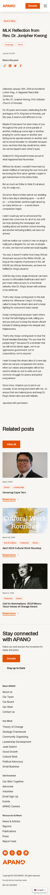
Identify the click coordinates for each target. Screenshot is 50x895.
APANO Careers (11, 806)
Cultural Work (10, 756)
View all (11, 444)
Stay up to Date (16, 668)
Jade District (10, 746)
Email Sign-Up (10, 796)
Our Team (8, 697)
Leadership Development (17, 741)
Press (6, 836)
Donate (11, 658)
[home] (9, 6)
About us (7, 692)
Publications (9, 831)
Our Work (8, 706)
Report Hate (9, 841)
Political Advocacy (13, 761)
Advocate (8, 786)
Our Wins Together (13, 781)
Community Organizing (15, 736)
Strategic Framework (14, 731)
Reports (7, 826)
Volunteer (8, 791)
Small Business (11, 766)
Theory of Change (13, 726)
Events (6, 801)
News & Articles (11, 821)
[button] (44, 6)
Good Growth (10, 751)
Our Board (8, 702)
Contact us (9, 711)
